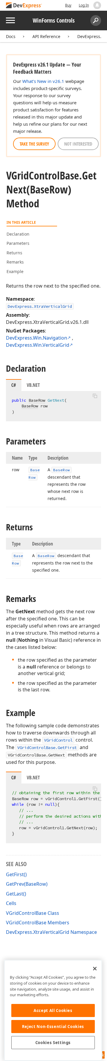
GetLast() (16, 893)
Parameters (18, 243)
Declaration (18, 234)
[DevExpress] (24, 5)
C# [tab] (13, 385)
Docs (10, 36)
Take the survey (34, 144)
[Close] (94, 968)
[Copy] (95, 396)
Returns (14, 253)
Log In (84, 5)
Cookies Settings (53, 1042)
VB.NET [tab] (33, 385)
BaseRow (37, 400)
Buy (68, 5)
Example (15, 271)
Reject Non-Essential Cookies (53, 1026)
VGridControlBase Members (37, 922)
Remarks (15, 262)
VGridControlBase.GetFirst (47, 747)
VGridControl (58, 740)
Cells (11, 903)
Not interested (78, 144)
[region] (53, 1010)
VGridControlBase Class (32, 913)
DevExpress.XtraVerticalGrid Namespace (51, 932)
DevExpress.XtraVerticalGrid (40, 306)
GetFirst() (16, 874)
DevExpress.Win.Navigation (36, 338)
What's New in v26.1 (43, 81)
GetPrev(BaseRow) (27, 884)
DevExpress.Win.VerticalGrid (37, 345)
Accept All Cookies (53, 1010)
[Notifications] (97, 5)
